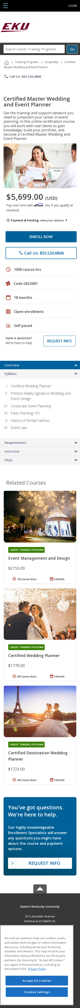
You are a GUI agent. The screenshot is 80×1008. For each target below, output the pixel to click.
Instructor (12, 451)
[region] (37, 965)
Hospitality (52, 62)
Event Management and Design (39, 558)
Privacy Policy (37, 969)
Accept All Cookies (36, 981)
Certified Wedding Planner (34, 655)
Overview (11, 365)
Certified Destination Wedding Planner (38, 756)
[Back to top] (40, 906)
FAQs (8, 460)
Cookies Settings (37, 992)
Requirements (15, 442)
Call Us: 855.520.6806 (22, 76)
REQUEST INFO (59, 341)
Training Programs (26, 62)
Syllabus (10, 373)
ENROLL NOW (41, 236)
